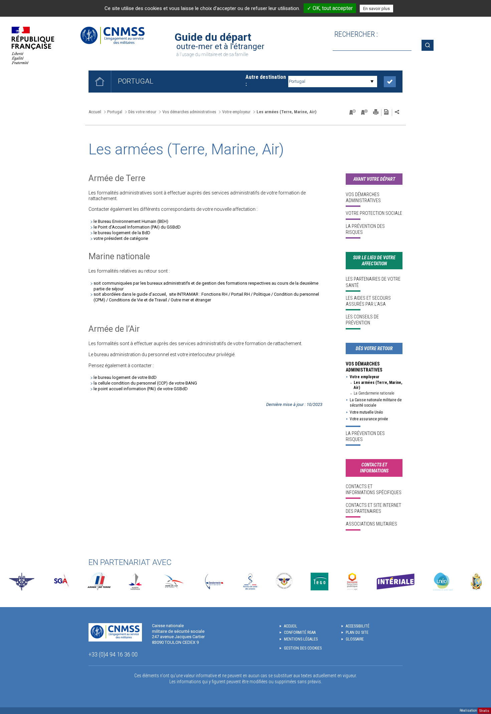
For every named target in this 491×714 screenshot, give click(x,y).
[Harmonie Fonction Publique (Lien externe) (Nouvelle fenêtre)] (352, 581)
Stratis (484, 710)
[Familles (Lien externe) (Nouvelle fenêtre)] (284, 581)
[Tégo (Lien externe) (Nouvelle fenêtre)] (319, 581)
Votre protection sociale (374, 213)
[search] (372, 45)
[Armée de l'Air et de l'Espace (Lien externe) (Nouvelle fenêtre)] (173, 581)
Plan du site (357, 632)
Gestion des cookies (303, 648)
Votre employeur (364, 377)
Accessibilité (357, 626)
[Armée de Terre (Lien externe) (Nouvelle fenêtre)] (99, 581)
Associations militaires (371, 524)
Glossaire (355, 639)
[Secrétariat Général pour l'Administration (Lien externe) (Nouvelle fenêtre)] (61, 581)
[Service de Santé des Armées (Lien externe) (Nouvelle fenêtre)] (250, 581)
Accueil (95, 111)
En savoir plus (376, 8)
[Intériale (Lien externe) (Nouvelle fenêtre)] (395, 581)
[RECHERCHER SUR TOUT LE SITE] (430, 45)
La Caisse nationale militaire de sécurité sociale (375, 403)
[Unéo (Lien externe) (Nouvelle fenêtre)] (443, 581)
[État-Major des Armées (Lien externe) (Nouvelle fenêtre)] (21, 581)
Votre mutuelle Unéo (366, 412)
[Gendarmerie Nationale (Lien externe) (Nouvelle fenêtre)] (214, 581)
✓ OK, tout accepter (330, 8)
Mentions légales (301, 639)
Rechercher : (356, 34)
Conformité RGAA (300, 632)
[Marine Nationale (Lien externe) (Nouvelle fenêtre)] (135, 581)
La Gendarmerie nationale (374, 393)
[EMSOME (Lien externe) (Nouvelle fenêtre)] (476, 581)
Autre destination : (266, 80)
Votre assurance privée (369, 419)
